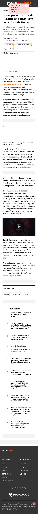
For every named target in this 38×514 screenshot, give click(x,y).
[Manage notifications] (34, 503)
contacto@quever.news (12, 276)
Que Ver (5, 10)
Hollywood (6, 477)
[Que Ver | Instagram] (19, 487)
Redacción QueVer (10, 38)
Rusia (26, 294)
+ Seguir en (8, 44)
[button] (35, 3)
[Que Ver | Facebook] (24, 487)
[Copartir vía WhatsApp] (6, 49)
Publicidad (24, 464)
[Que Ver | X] (14, 487)
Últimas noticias (8, 481)
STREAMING (6, 474)
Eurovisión (16, 294)
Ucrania (6, 294)
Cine (4, 464)
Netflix (4, 471)
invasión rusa (25, 167)
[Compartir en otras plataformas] (11, 49)
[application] (19, 227)
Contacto (23, 467)
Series (4, 467)
